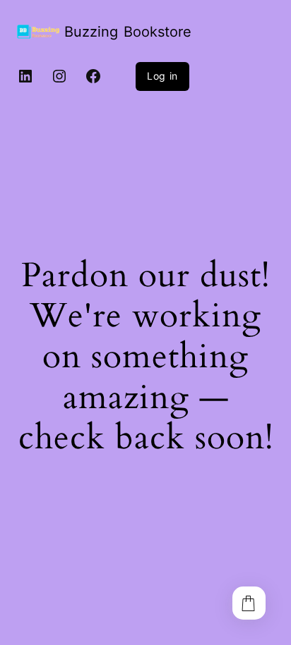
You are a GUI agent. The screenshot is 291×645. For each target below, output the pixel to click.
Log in (162, 76)
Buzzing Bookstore (127, 31)
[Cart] (249, 603)
